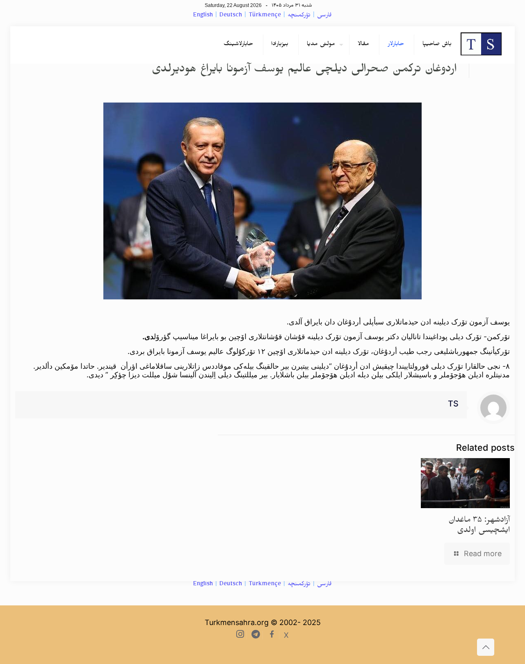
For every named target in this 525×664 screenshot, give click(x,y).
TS (453, 403)
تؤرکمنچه (299, 16)
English (203, 16)
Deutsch (230, 16)
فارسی (324, 16)
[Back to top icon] (485, 647)
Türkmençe (265, 16)
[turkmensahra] (481, 44)
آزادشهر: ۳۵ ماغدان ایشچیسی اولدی (479, 526)
